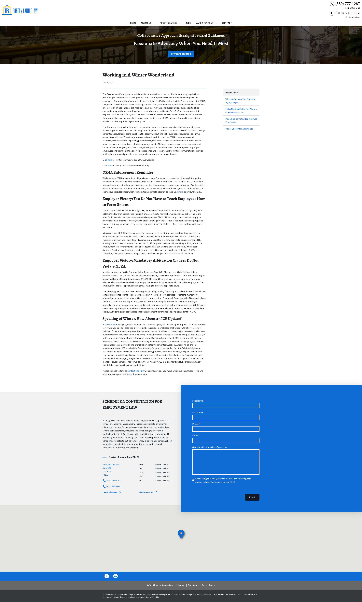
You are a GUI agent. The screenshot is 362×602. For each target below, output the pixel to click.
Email (195, 435)
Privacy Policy (208, 585)
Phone (195, 424)
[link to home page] (19, 10)
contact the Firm (136, 370)
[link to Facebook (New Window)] (106, 576)
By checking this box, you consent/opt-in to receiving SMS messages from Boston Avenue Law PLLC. (223, 480)
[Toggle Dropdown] (154, 23)
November (110, 324)
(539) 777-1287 (113, 480)
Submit (252, 497)
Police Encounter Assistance (239, 128)
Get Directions (146, 492)
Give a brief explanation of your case (209, 447)
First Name (197, 400)
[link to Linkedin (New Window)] (115, 576)
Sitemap (180, 585)
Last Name (197, 412)
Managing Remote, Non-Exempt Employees (241, 120)
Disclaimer (193, 585)
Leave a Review (110, 492)
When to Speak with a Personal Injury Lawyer (240, 101)
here (110, 159)
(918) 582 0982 (113, 486)
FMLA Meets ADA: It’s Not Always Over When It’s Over (241, 110)
